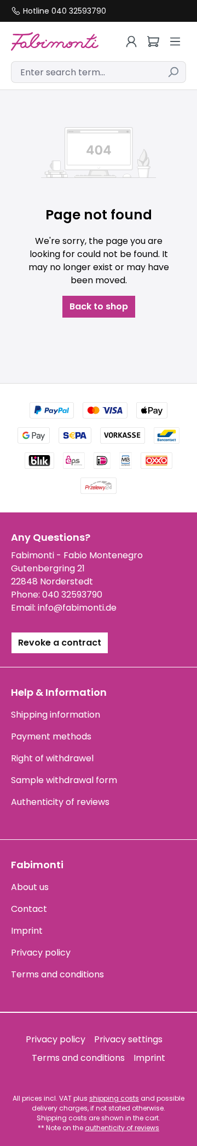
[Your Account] (131, 41)
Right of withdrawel (52, 758)
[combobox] (86, 72)
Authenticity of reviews (60, 802)
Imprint (27, 930)
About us (30, 887)
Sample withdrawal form (64, 780)
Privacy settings (128, 1039)
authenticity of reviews (122, 1127)
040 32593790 (72, 594)
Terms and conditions (57, 974)
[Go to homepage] (55, 41)
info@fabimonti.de (77, 607)
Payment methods (51, 736)
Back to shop (98, 306)
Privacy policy (41, 952)
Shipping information (55, 714)
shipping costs (114, 1098)
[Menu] (175, 41)
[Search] (173, 72)
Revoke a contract (59, 642)
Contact (29, 909)
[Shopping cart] (153, 41)
